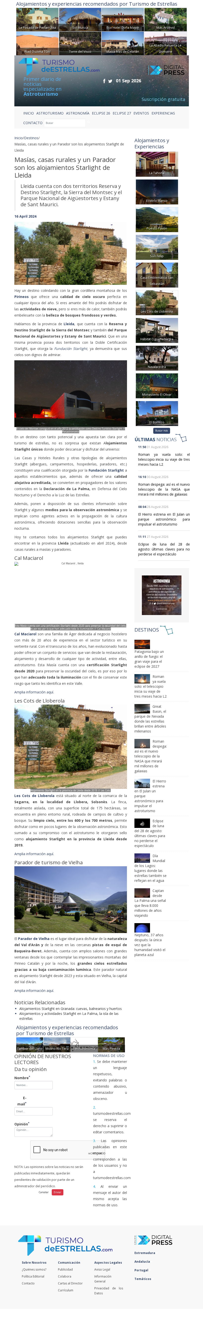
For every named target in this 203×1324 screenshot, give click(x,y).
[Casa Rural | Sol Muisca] (80, 19)
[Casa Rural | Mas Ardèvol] (165, 19)
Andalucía (142, 1261)
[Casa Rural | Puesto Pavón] (157, 219)
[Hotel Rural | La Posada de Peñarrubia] (37, 19)
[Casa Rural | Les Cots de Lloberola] (157, 302)
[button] (22, 248)
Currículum (65, 1290)
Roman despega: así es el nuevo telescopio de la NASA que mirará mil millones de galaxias (164, 489)
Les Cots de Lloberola (34, 795)
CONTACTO (33, 122)
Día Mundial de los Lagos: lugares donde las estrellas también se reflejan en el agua (150, 868)
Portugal (141, 1270)
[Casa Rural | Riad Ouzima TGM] (37, 43)
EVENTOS (141, 113)
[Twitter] (110, 81)
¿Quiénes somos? (34, 1269)
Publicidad (65, 1269)
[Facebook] (104, 81)
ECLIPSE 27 (122, 113)
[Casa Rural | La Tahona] (157, 163)
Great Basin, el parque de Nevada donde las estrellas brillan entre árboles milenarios (150, 718)
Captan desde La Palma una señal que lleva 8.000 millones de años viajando (150, 903)
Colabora (64, 1276)
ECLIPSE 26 (101, 113)
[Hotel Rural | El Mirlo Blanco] (157, 191)
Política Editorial (33, 1276)
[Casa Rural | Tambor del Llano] (29, 1044)
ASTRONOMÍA (77, 113)
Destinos (31, 138)
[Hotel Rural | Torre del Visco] (80, 43)
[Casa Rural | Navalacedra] (157, 357)
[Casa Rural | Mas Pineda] (111, 1044)
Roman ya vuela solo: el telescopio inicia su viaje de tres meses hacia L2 (164, 459)
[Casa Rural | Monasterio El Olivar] (157, 385)
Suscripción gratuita (163, 99)
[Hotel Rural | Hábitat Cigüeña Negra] (157, 329)
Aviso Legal (102, 1269)
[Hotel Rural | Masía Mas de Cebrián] (123, 43)
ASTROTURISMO (50, 113)
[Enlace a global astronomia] (161, 595)
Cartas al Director (70, 1283)
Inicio (28, 113)
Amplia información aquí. (34, 692)
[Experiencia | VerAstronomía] (84, 1044)
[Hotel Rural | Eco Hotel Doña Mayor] (123, 19)
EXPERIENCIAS (163, 113)
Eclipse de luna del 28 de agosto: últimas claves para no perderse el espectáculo (164, 549)
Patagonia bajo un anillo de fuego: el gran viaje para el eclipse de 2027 (149, 659)
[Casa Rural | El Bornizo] (157, 413)
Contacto (28, 1283)
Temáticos (143, 1279)
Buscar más (161, 430)
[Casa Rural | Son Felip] (157, 246)
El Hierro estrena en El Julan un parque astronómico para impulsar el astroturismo (164, 519)
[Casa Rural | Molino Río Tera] (57, 1044)
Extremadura (145, 1253)
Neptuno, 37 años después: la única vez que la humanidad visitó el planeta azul (149, 945)
